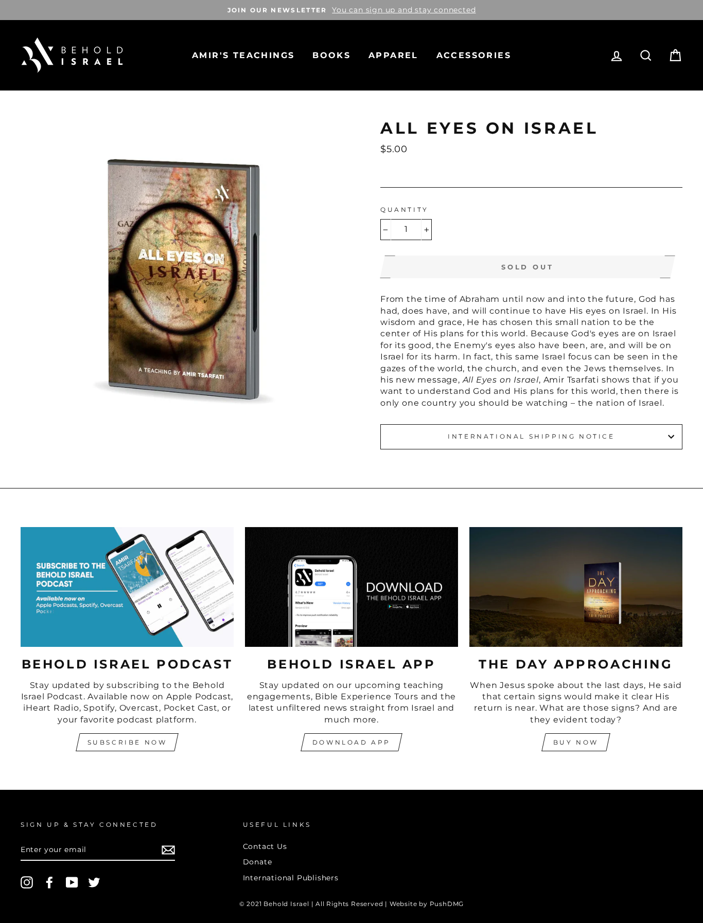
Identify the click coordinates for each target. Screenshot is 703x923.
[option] (351, 10)
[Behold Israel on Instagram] (27, 882)
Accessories (473, 55)
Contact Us (265, 846)
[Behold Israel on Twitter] (94, 882)
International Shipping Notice (531, 436)
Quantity (404, 209)
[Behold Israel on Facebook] (49, 882)
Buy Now (576, 742)
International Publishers (291, 878)
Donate (257, 862)
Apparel (393, 55)
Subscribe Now (127, 742)
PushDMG (447, 904)
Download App (351, 742)
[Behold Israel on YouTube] (72, 882)
